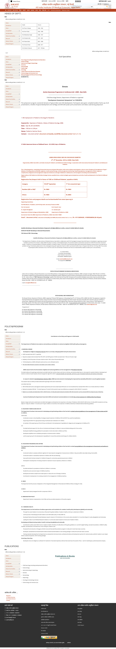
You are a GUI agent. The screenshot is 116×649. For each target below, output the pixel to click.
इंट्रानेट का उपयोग (44, 1)
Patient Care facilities (10, 36)
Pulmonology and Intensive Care (29, 73)
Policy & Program (9, 43)
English (109, 1)
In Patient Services (10, 597)
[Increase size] (76, 1)
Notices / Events (9, 41)
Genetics (23, 65)
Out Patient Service (10, 599)
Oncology (23, 69)
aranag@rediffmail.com (30, 282)
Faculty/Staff (8, 30)
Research (8, 38)
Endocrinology (24, 61)
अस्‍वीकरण (69, 642)
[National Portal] (49, 637)
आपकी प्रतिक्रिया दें (10, 620)
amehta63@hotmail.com (66, 259)
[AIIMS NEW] (17, 5)
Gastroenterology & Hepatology (29, 63)
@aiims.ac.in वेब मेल (60, 1)
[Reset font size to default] (78, 1)
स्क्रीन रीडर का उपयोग (103, 1)
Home (7, 23)
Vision (7, 28)
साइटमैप (67, 1)
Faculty (8, 600)
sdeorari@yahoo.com (92, 304)
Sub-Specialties (9, 33)
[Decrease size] (80, 1)
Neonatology (24, 66)
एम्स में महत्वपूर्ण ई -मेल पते (10, 617)
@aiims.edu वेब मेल (52, 1)
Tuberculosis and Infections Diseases (30, 71)
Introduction (8, 25)
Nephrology (24, 68)
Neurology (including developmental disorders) (33, 60)
